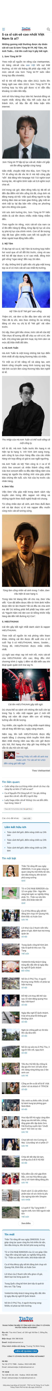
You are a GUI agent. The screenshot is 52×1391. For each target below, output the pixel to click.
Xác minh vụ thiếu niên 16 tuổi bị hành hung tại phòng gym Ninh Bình (34, 1103)
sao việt (27, 818)
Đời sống (25, 971)
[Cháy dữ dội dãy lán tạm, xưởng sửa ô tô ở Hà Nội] (11, 1161)
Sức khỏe (25, 1200)
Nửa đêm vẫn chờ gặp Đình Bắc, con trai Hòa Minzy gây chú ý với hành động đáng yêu (35, 1177)
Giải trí (24, 920)
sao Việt (30, 65)
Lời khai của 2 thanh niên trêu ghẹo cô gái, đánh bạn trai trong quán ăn (35, 931)
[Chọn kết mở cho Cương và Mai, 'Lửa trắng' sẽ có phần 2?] (11, 1144)
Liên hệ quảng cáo (26, 1351)
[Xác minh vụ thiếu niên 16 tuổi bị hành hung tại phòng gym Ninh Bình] (11, 1105)
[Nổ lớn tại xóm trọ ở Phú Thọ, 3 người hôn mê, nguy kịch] (11, 1051)
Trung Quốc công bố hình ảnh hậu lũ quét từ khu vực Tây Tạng (34, 948)
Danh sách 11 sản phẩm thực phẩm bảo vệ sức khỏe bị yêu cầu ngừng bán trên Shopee (34, 1194)
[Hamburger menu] (3, 29)
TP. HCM (5, 1372)
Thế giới (25, 954)
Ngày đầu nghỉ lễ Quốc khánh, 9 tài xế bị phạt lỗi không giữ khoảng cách (35, 1016)
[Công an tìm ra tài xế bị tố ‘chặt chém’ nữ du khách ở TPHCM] (11, 1088)
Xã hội (24, 937)
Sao (17, 753)
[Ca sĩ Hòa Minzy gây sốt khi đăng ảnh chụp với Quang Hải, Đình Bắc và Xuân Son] (11, 915)
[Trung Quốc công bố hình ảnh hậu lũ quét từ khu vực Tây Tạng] (11, 949)
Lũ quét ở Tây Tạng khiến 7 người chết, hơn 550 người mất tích (35, 1211)
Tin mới (9, 1234)
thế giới (20, 832)
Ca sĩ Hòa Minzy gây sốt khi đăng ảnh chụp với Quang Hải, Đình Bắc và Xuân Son (35, 914)
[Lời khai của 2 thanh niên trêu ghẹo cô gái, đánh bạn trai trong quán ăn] (11, 932)
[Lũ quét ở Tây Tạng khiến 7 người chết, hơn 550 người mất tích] (11, 1212)
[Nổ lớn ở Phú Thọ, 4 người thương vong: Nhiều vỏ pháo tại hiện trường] (11, 983)
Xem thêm (26, 1223)
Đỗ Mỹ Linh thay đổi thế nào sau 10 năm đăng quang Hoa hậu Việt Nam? (34, 999)
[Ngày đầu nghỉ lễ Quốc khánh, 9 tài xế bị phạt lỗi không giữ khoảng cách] (11, 1017)
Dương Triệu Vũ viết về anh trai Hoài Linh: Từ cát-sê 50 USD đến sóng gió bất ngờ (26, 760)
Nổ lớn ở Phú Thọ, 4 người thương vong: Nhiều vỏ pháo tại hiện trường (35, 982)
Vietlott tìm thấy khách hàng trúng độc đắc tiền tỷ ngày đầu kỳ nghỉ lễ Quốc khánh (34, 965)
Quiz (23, 881)
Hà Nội (5, 1361)
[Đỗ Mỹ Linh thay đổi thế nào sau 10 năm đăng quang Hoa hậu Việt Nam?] (11, 1000)
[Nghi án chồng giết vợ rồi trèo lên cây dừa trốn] (11, 1034)
